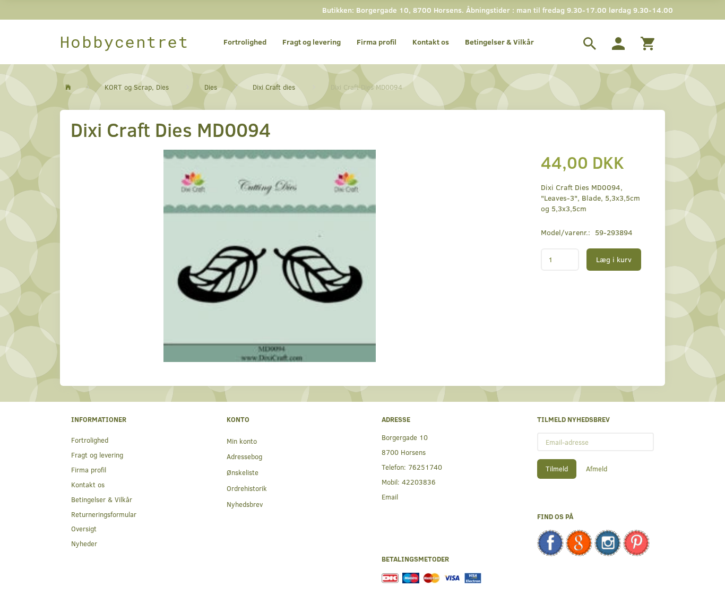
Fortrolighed (244, 42)
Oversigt (84, 528)
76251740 (425, 466)
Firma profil (376, 42)
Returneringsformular (103, 514)
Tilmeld (557, 468)
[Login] (618, 42)
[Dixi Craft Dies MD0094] (270, 256)
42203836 (419, 481)
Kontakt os (430, 42)
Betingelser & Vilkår (499, 42)
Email (390, 496)
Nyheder (84, 543)
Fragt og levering (311, 42)
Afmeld (596, 468)
